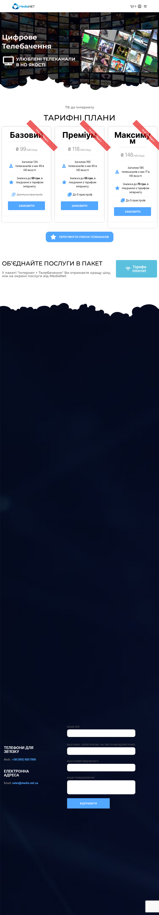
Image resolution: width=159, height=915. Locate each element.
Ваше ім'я (73, 726)
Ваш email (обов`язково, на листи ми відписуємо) (101, 744)
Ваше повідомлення (80, 777)
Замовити (26, 205)
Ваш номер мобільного (83, 761)
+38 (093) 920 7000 (24, 759)
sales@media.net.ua (25, 783)
